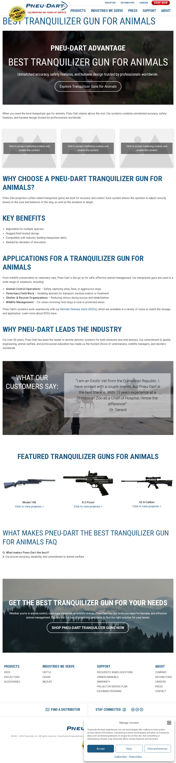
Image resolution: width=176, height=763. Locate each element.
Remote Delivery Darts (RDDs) (78, 309)
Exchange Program (109, 691)
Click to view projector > (29, 506)
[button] (169, 723)
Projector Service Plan (112, 686)
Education (110, 3)
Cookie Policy (120, 756)
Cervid (46, 677)
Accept (101, 748)
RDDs (7, 672)
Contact (160, 691)
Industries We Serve (107, 11)
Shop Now (161, 3)
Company (161, 672)
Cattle (46, 672)
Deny (129, 748)
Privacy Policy (135, 756)
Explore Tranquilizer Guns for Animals (88, 86)
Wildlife (47, 681)
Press (133, 11)
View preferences (157, 748)
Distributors (127, 3)
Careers (143, 3)
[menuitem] (110, 2)
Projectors (12, 677)
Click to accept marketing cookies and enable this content (29, 148)
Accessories (12, 681)
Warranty (103, 681)
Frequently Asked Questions (115, 672)
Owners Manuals (108, 677)
